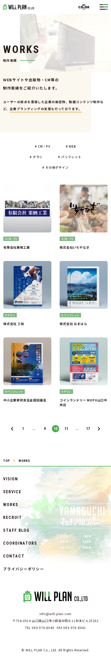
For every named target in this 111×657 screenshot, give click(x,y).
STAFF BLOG (16, 530)
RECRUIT (12, 518)
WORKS (10, 505)
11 (66, 429)
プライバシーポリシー (23, 569)
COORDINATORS (20, 543)
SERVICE (12, 492)
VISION (10, 479)
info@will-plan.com (55, 613)
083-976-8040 (43, 627)
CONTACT (13, 556)
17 (88, 429)
